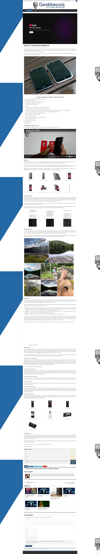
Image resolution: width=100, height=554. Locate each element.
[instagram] (65, 1)
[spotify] (66, 1)
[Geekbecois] (50, 5)
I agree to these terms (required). (32, 542)
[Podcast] (70, 1)
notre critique (62, 53)
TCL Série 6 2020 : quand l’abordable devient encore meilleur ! (29, 496)
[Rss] (60, 1)
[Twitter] (62, 1)
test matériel (56, 468)
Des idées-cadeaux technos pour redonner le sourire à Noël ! (43, 508)
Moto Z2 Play (46, 468)
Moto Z (36, 468)
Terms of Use (62, 541)
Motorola (63, 351)
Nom (26, 527)
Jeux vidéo (40, 10)
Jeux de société (46, 10)
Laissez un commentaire (44, 47)
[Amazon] (69, 1)
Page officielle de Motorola (28, 446)
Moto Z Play (40, 468)
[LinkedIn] (63, 1)
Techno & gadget (29, 10)
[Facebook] (61, 1)
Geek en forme (52, 10)
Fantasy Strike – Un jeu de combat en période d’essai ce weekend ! (69, 482)
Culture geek (35, 10)
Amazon (41, 366)
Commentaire (27, 518)
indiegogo (52, 351)
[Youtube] (64, 1)
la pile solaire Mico (44, 352)
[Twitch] (68, 1)
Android (28, 468)
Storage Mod (31, 352)
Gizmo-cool (58, 10)
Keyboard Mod (39, 352)
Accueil (24, 10)
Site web (26, 534)
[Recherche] (76, 1)
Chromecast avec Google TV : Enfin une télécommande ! (56, 498)
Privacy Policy (56, 541)
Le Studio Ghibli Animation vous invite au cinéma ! (31, 482)
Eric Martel (26, 47)
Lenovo (32, 468)
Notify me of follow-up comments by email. (32, 537)
